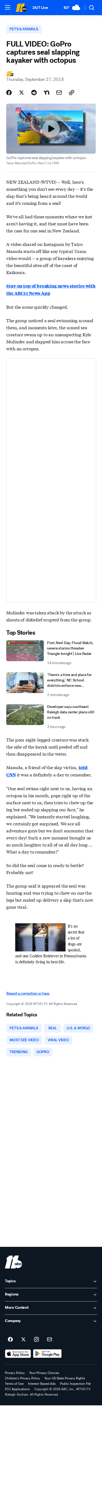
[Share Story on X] (21, 92)
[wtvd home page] (13, 1261)
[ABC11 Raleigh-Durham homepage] (21, 7)
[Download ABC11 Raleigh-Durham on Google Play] (47, 1353)
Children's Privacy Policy (22, 1378)
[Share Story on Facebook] (9, 92)
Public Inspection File (75, 1383)
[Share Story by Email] (59, 92)
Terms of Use (14, 1383)
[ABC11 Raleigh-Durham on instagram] (36, 1339)
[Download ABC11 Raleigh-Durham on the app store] (18, 1353)
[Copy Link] (71, 92)
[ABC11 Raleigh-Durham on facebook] (10, 1339)
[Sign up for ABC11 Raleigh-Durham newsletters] (49, 1339)
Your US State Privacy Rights (64, 1378)
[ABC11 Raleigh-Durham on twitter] (23, 1339)
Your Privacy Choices (44, 1373)
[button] (7, 7)
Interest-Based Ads (42, 1383)
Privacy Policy (15, 1373)
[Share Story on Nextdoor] (46, 92)
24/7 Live (40, 7)
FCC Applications (17, 1389)
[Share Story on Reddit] (34, 92)
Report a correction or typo (27, 993)
